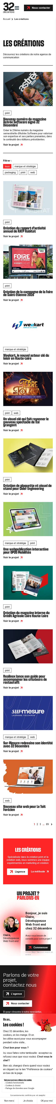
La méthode (38, 871)
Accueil (6, 19)
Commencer (40, 947)
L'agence (20, 872)
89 (47, 824)
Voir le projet (11, 145)
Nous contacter (41, 8)
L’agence (16, 994)
